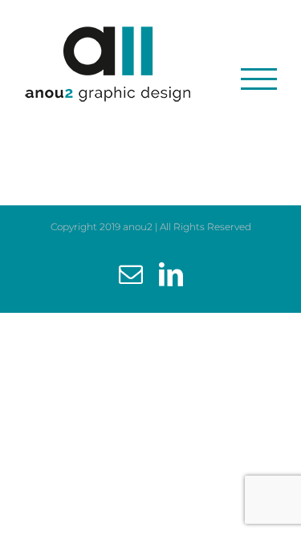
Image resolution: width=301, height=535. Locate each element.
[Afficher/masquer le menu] (259, 79)
